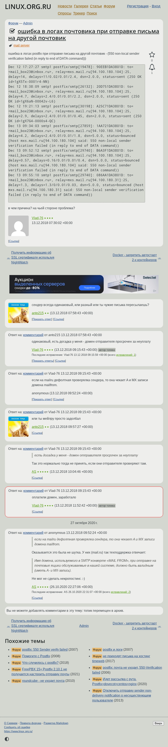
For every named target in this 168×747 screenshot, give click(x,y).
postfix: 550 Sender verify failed (45, 649)
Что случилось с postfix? (40, 662)
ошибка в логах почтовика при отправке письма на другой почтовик (83, 34)
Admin (28, 23)
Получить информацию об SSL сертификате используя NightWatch (32, 257)
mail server (22, 45)
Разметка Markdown (56, 723)
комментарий (33, 335)
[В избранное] (152, 54)
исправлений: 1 (125, 354)
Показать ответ (42, 319)
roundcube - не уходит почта (43, 680)
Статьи (96, 6)
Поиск (92, 13)
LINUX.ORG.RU (28, 6)
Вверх (158, 723)
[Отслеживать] (152, 67)
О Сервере (10, 723)
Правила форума (30, 723)
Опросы (64, 13)
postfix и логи (113, 649)
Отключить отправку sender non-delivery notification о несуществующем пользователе (122, 695)
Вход (156, 6)
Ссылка (13, 241)
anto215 (38, 313)
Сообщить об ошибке (17, 727)
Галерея (81, 6)
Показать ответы (43, 360)
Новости (65, 6)
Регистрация (138, 6)
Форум (109, 6)
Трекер (79, 13)
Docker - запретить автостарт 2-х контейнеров (135, 257)
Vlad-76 (37, 218)
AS (34, 471)
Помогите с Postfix (36, 656)
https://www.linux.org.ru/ (18, 731)
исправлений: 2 (120, 592)
